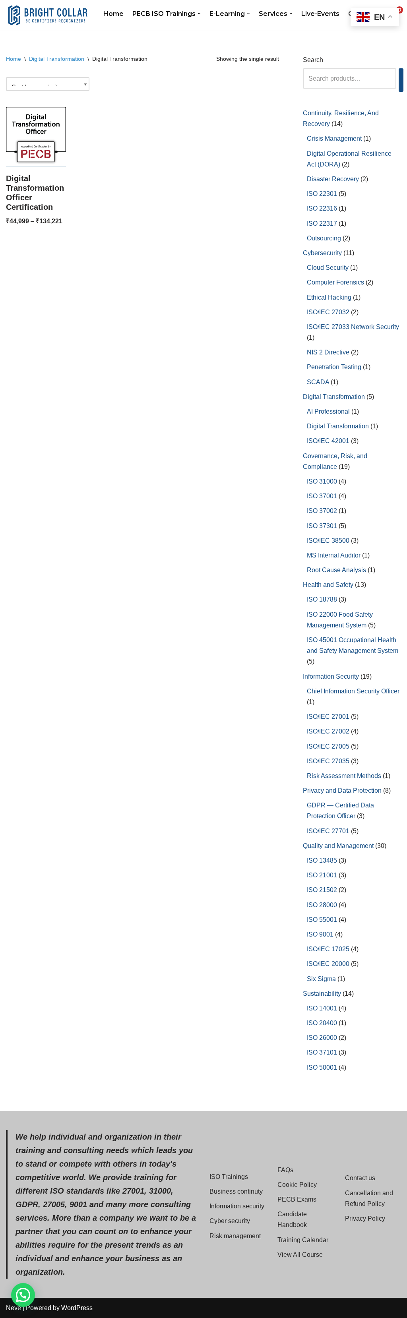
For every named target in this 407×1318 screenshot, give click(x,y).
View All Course (300, 1254)
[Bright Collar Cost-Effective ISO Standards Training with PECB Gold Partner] (47, 15)
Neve (13, 1307)
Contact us (360, 1178)
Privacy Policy (365, 1218)
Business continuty (236, 1191)
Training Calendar (302, 1240)
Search (313, 59)
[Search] (401, 80)
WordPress (77, 1307)
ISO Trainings (228, 1176)
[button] (199, 13)
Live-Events (320, 13)
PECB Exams (296, 1199)
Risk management (235, 1236)
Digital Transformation (56, 59)
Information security (236, 1206)
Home (113, 13)
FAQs (285, 1170)
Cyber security (229, 1220)
